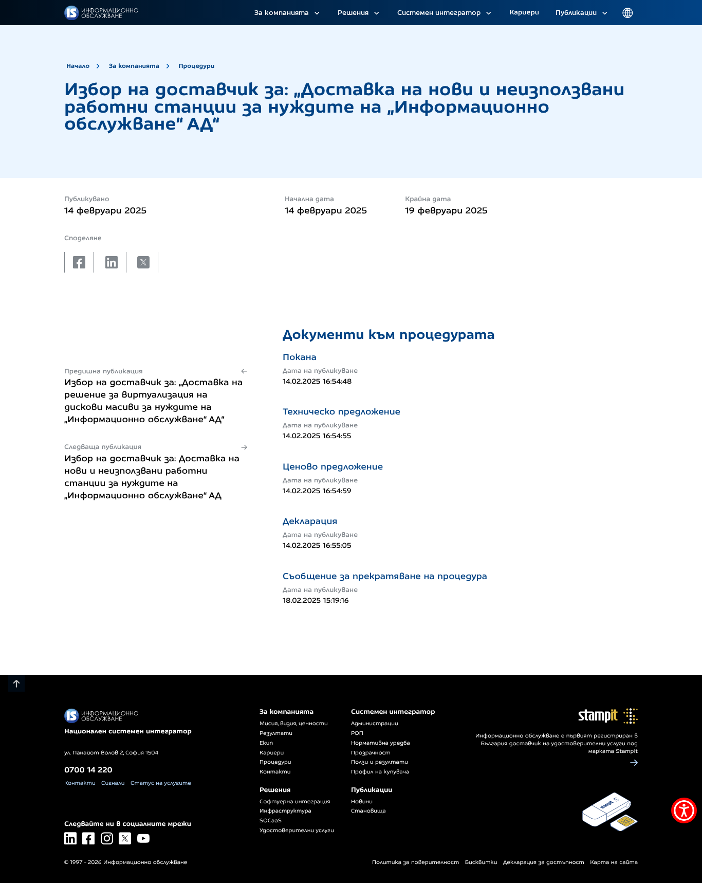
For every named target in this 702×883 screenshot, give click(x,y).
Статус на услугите (161, 783)
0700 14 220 (88, 769)
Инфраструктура (285, 811)
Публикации (576, 12)
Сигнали (112, 783)
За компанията (281, 12)
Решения (353, 12)
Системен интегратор (439, 12)
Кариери (524, 12)
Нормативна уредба (380, 743)
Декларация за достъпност (543, 862)
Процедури (196, 65)
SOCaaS (271, 821)
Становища (368, 811)
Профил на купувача (380, 772)
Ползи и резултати (379, 762)
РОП (357, 733)
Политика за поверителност (415, 862)
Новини (362, 802)
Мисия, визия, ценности (294, 723)
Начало (77, 65)
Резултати (276, 733)
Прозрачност (371, 753)
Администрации (374, 723)
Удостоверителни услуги (297, 830)
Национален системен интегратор (128, 731)
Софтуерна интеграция (295, 802)
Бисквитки (481, 862)
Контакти (80, 783)
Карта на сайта (614, 862)
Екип (266, 743)
